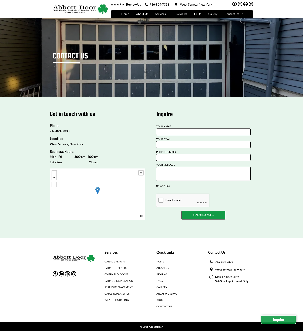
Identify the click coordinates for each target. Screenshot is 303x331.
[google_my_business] (240, 4)
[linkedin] (245, 4)
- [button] (54, 177)
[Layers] (141, 173)
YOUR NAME (163, 126)
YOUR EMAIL (163, 139)
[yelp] (251, 4)
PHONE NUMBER (166, 151)
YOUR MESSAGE (165, 164)
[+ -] (97, 194)
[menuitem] (125, 13)
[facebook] (234, 4)
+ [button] (54, 173)
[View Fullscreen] (54, 184)
